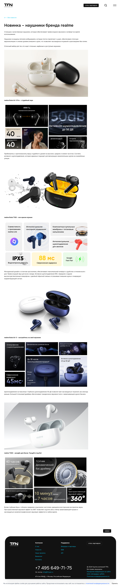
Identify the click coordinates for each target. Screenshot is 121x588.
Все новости (12, 18)
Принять (115, 583)
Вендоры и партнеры (68, 546)
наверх (107, 531)
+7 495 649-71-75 (53, 568)
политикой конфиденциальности (97, 583)
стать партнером (91, 5)
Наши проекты (40, 553)
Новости (38, 550)
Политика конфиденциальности (98, 576)
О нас (37, 546)
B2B (62, 550)
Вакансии (38, 556)
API (62, 553)
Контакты (38, 560)
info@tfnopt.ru (48, 572)
